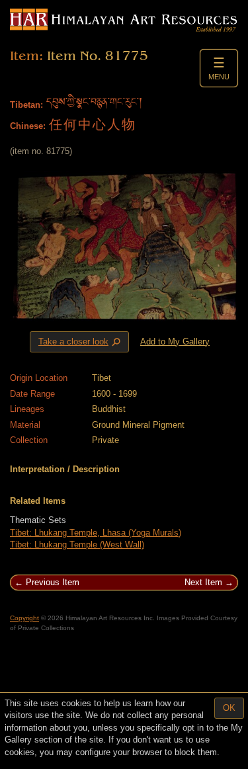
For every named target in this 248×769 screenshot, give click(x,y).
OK (229, 708)
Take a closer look (80, 342)
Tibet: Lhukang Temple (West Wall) (77, 544)
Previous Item (52, 582)
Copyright (24, 618)
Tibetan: (26, 105)
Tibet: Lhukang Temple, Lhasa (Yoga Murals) (95, 533)
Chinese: (28, 126)
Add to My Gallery (175, 341)
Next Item (203, 582)
